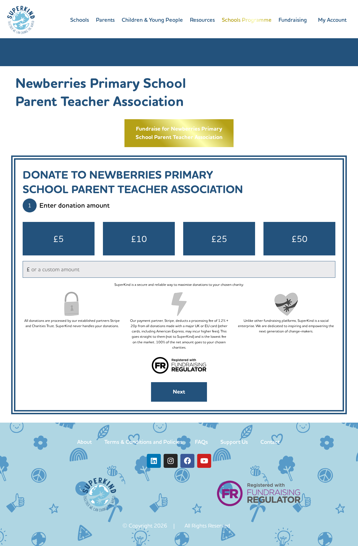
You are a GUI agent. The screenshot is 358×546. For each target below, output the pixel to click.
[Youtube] (204, 461)
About (84, 442)
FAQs (201, 442)
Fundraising (293, 19)
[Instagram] (171, 461)
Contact (270, 442)
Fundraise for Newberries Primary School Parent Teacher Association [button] (179, 133)
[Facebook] (187, 461)
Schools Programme (247, 19)
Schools (79, 19)
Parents (105, 19)
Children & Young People (152, 19)
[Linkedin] (154, 461)
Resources (202, 19)
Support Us (234, 442)
